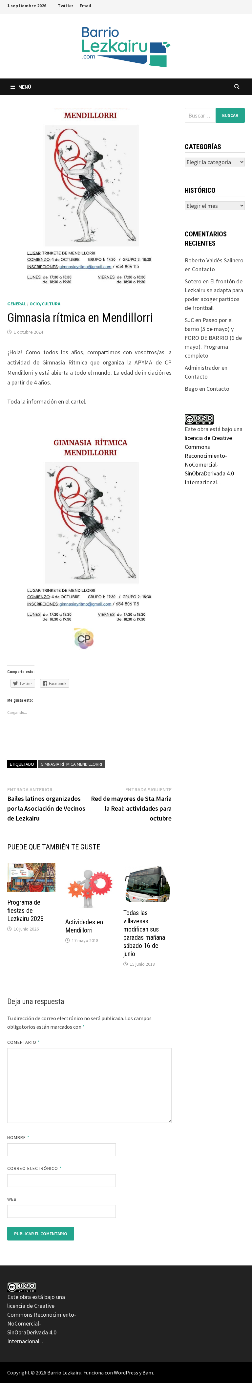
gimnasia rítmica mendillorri (71, 764)
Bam (147, 1372)
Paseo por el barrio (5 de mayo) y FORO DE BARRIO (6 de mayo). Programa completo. (213, 337)
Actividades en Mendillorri (84, 926)
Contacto (203, 269)
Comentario (23, 1042)
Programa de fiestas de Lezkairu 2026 (25, 910)
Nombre (18, 1137)
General (16, 304)
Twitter (65, 6)
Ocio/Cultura (45, 304)
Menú (24, 86)
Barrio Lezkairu (64, 1372)
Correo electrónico (34, 1168)
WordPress (126, 1372)
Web (12, 1199)
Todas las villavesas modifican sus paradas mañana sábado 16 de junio (144, 933)
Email (85, 6)
